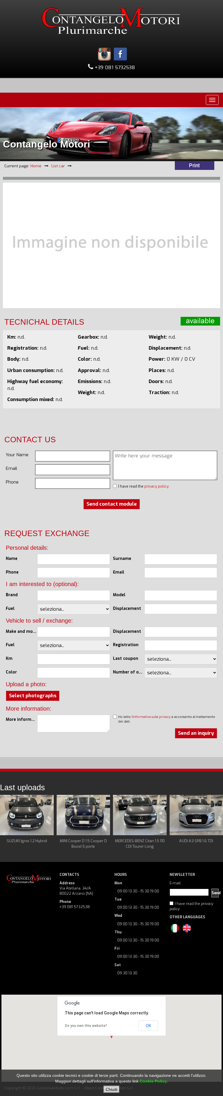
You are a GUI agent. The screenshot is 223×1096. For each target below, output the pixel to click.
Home (36, 165)
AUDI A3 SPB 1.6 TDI (196, 840)
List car (58, 165)
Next (215, 822)
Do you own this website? (86, 1026)
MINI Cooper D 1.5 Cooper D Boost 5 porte (83, 843)
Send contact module (112, 504)
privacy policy (156, 486)
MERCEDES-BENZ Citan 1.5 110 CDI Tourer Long (140, 843)
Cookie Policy (153, 1081)
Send (215, 892)
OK (148, 1025)
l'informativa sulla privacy (151, 717)
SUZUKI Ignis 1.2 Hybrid (27, 840)
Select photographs (32, 695)
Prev (7, 822)
